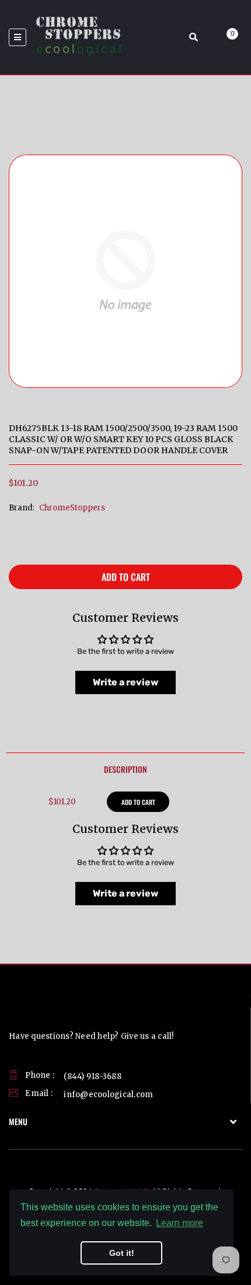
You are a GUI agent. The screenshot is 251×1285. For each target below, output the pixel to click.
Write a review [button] (125, 682)
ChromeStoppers (72, 508)
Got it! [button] (121, 1253)
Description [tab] (125, 769)
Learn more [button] (179, 1223)
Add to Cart (126, 577)
